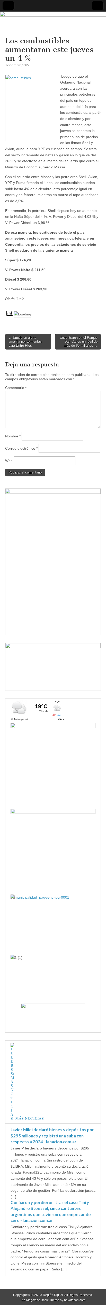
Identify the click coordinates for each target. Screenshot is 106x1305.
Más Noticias (29, 1118)
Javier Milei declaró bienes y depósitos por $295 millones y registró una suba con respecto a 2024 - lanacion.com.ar (52, 1135)
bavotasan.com (74, 1300)
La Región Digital (51, 1295)
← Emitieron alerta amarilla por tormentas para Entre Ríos (25, 341)
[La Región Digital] (53, 24)
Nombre (13, 436)
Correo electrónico (21, 448)
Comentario (15, 388)
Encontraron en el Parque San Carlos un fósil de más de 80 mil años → (79, 341)
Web (9, 461)
